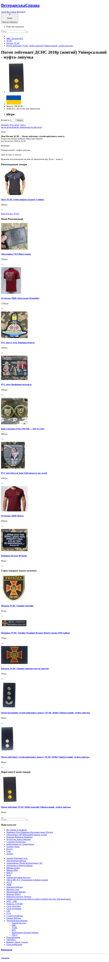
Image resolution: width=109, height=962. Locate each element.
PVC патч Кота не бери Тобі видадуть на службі (24, 473)
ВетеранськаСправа (20, 5)
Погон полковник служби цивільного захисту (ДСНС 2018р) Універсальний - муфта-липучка (45, 713)
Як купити (11, 12)
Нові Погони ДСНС (10, 214)
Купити (20, 120)
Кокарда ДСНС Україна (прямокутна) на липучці (25, 668)
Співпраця (5, 958)
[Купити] (2, 264)
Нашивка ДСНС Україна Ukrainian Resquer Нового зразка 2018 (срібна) (35, 633)
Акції (3, 12)
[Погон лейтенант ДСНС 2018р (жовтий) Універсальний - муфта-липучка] (16, 92)
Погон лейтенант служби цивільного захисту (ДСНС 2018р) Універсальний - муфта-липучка (45, 757)
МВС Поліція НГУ (14, 38)
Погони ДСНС (13, 43)
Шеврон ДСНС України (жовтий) (17, 606)
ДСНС (9, 41)
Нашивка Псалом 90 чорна (14, 556)
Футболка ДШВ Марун (12, 516)
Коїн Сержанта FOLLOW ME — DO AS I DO (22, 429)
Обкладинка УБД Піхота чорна (16, 254)
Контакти (21, 12)
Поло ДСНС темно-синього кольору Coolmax (22, 199)
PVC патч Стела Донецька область (18, 342)
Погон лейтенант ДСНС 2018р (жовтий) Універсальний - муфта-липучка (39, 46)
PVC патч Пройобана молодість (16, 384)
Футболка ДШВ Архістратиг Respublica (20, 298)
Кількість (5, 120)
